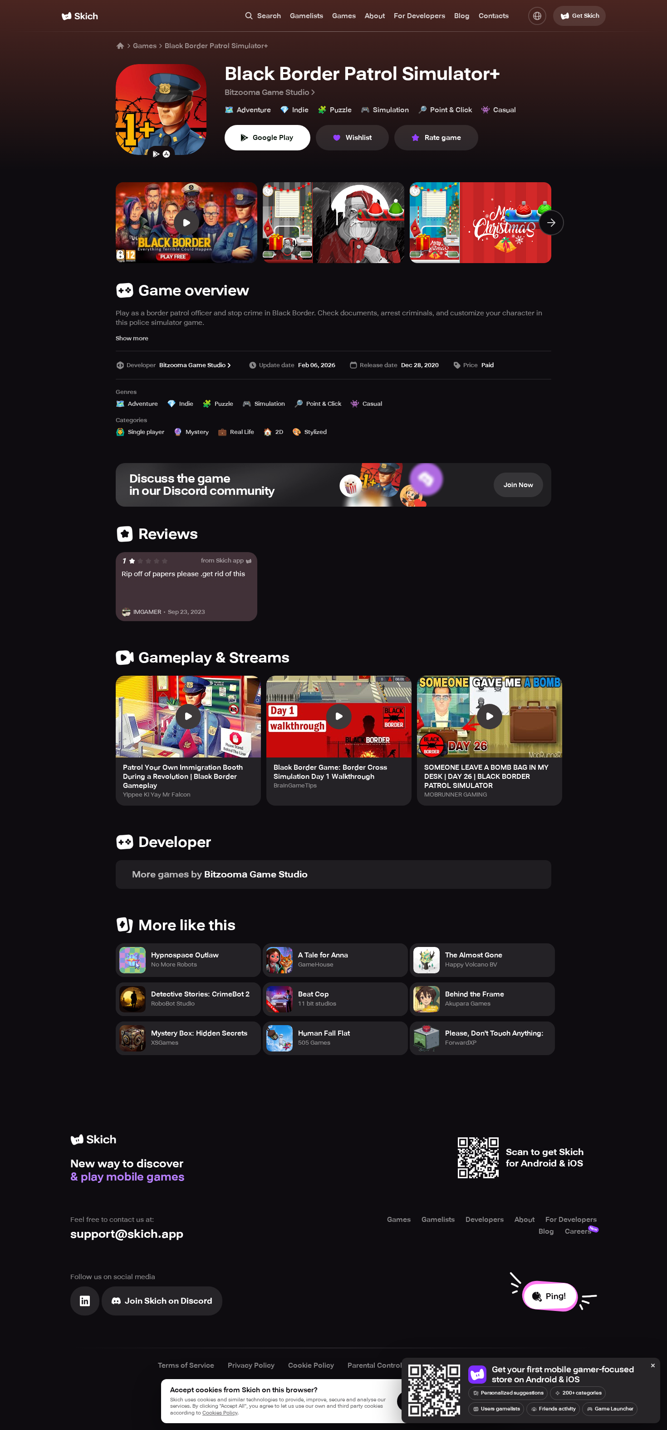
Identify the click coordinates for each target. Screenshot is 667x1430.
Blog (462, 16)
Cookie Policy (311, 1365)
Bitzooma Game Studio (267, 92)
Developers (485, 1220)
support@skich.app (126, 1234)
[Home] (79, 16)
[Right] (551, 222)
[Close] (653, 1366)
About (375, 16)
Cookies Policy (219, 1413)
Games (344, 16)
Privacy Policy (251, 1365)
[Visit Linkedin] (84, 1300)
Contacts (494, 16)
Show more (132, 338)
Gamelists (306, 16)
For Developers (419, 16)
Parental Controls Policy (388, 1365)
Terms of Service (186, 1365)
